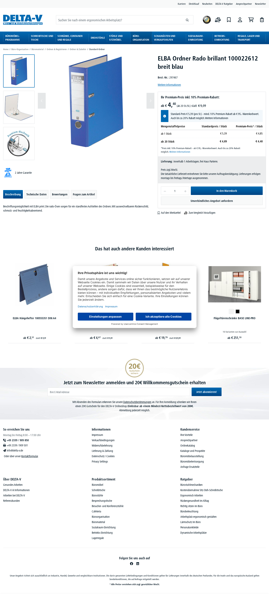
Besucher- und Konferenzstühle (107, 506)
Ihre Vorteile (186, 435)
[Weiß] (231, 311)
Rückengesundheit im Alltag (194, 500)
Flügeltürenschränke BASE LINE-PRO (234, 318)
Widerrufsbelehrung (102, 445)
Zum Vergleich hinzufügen (202, 212)
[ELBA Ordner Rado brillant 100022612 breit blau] (96, 100)
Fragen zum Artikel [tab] (84, 194)
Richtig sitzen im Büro (191, 506)
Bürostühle (97, 495)
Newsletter (260, 3)
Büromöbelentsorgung (192, 461)
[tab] (13, 194)
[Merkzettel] (229, 20)
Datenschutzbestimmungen (137, 402)
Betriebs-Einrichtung (102, 532)
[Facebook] (131, 563)
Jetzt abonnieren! (206, 392)
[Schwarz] (237, 311)
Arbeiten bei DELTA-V (14, 495)
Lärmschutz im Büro (190, 522)
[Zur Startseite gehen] (23, 19)
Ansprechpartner (244, 3)
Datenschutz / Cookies (103, 456)
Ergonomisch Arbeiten (191, 495)
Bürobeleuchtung (189, 511)
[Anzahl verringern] (165, 190)
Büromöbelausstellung (192, 456)
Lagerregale (98, 538)
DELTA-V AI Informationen (16, 490)
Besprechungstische (102, 500)
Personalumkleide (189, 527)
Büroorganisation (101, 516)
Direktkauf (194, 3)
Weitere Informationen (169, 85)
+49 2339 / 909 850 (18, 440)
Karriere (182, 3)
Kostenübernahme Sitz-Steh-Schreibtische (201, 490)
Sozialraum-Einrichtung (104, 527)
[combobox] (119, 19)
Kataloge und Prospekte (192, 450)
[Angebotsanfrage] (262, 20)
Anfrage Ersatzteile (189, 466)
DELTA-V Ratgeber (224, 3)
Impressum (97, 435)
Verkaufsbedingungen (103, 440)
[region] (79, 107)
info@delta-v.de (15, 450)
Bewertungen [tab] (59, 194)
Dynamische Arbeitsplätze (193, 532)
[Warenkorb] (251, 20)
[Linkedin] (137, 563)
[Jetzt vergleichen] (218, 20)
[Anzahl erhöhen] (185, 190)
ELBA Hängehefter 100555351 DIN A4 (34, 318)
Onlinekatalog (187, 445)
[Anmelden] (240, 20)
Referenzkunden (11, 500)
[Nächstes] (150, 101)
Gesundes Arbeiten (13, 484)
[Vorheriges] (42, 101)
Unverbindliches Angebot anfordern (212, 201)
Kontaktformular (29, 456)
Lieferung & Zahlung (102, 450)
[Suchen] (187, 19)
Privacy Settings (100, 461)
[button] (19, 71)
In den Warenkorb (226, 191)
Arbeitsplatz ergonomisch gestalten (198, 516)
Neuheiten (207, 3)
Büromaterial (98, 522)
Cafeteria (96, 511)
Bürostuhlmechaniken (191, 484)
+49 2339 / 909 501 (17, 445)
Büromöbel (97, 484)
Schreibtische (98, 490)
